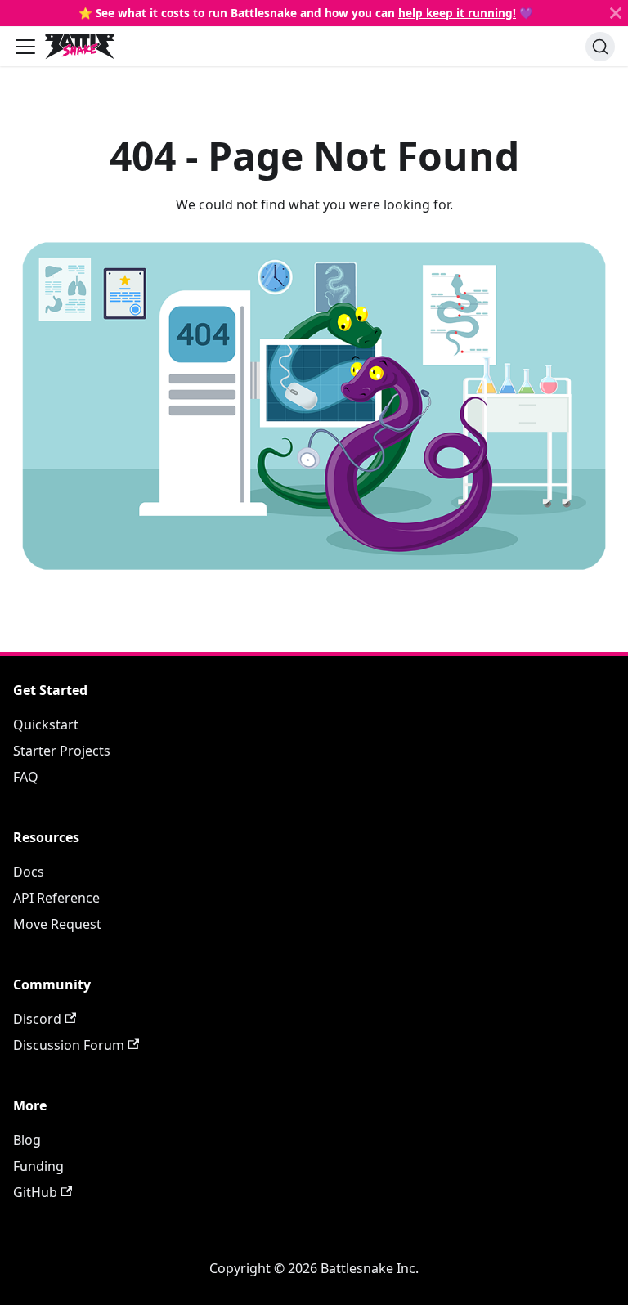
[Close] (615, 13)
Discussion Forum (68, 1045)
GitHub (35, 1192)
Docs (28, 872)
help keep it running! (457, 12)
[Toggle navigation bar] (25, 46)
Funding (38, 1166)
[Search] (600, 46)
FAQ (25, 777)
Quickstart (45, 724)
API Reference (56, 898)
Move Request (57, 924)
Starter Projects (61, 751)
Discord (37, 1019)
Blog (27, 1140)
